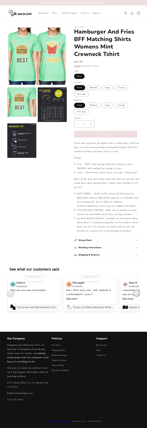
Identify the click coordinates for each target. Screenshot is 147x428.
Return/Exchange (59, 355)
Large (107, 87)
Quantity (77, 118)
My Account (101, 345)
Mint (79, 76)
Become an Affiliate (60, 370)
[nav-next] (137, 293)
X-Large (121, 87)
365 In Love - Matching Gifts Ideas (90, 421)
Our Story (56, 345)
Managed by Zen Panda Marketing (58, 421)
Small (79, 87)
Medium (93, 87)
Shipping (77, 66)
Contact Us (101, 355)
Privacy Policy (58, 365)
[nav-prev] (10, 293)
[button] (55, 13)
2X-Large (81, 94)
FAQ (98, 350)
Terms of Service (59, 360)
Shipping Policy (58, 350)
